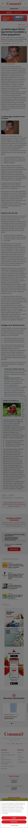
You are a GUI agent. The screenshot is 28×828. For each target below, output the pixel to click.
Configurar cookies (14, 825)
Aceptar (14, 818)
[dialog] (14, 814)
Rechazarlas (14, 821)
